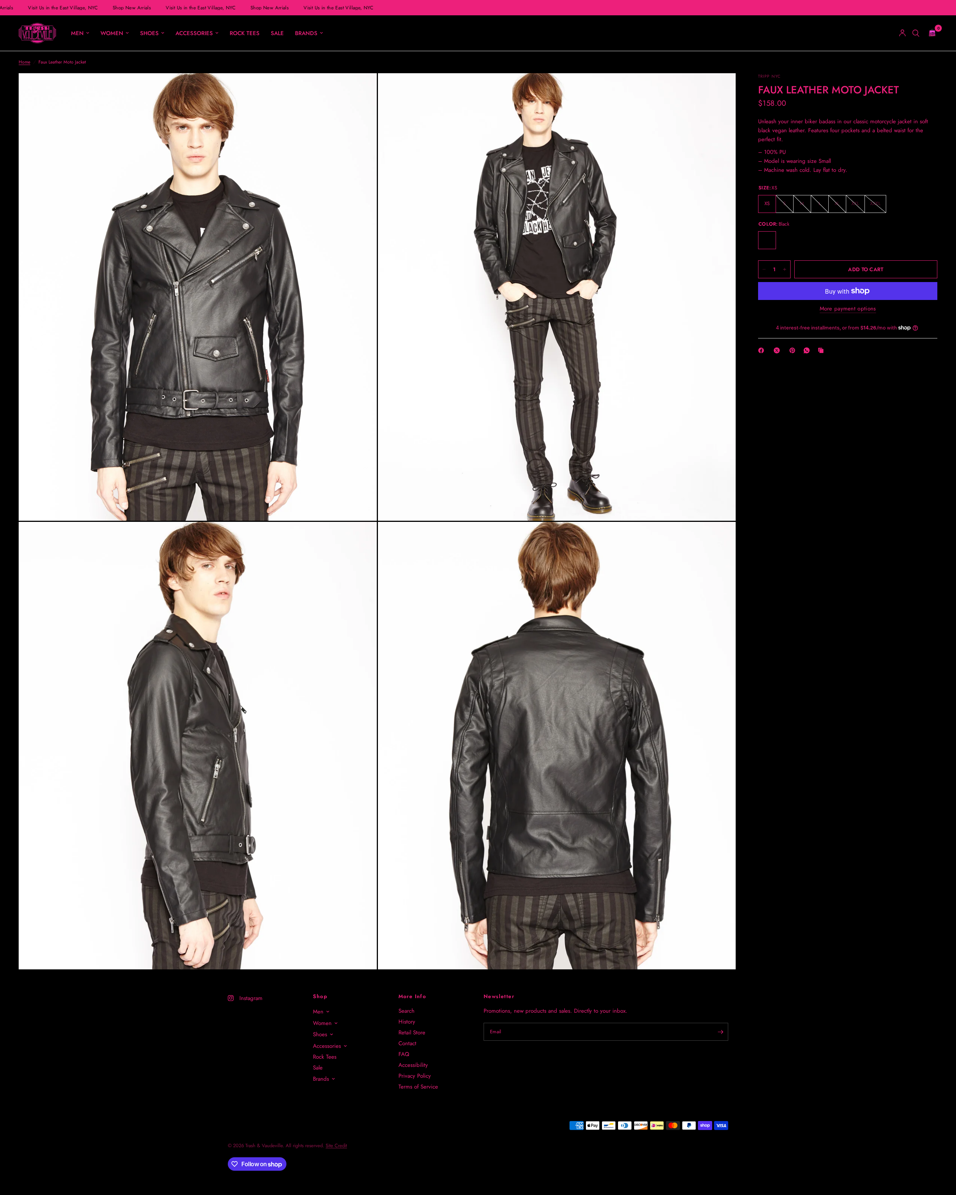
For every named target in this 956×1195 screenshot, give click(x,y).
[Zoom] (361, 89)
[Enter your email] (720, 1032)
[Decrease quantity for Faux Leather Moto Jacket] (764, 269)
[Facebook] (762, 350)
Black (767, 240)
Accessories (194, 33)
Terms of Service (418, 1087)
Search (406, 1011)
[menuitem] (80, 33)
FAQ (403, 1054)
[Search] (916, 33)
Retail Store (411, 1032)
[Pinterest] (793, 350)
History (406, 1022)
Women (111, 33)
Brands (306, 33)
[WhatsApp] (808, 350)
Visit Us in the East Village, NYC (55, 7)
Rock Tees (245, 33)
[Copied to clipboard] (822, 350)
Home (24, 62)
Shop (320, 996)
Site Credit (336, 1145)
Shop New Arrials (124, 7)
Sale (277, 33)
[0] (930, 33)
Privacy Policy (414, 1076)
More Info (412, 996)
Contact (407, 1043)
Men (77, 33)
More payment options (848, 309)
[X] (778, 350)
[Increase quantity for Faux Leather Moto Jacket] (784, 269)
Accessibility (413, 1065)
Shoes (149, 33)
